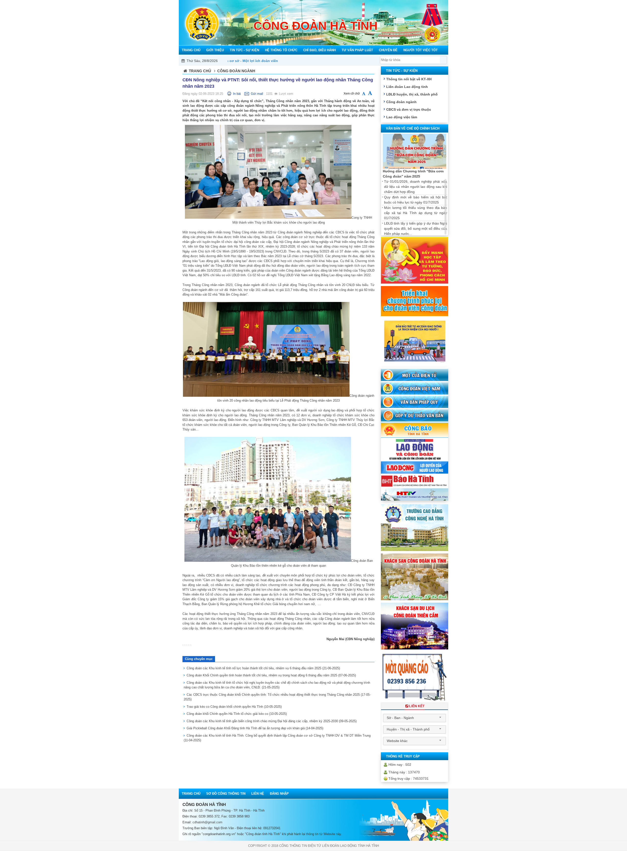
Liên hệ (257, 793)
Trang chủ (200, 71)
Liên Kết (417, 706)
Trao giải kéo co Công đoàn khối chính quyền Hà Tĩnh (234, 706)
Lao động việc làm (401, 117)
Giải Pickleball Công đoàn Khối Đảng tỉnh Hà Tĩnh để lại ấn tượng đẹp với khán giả (255, 728)
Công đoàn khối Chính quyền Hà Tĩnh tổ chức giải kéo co (237, 714)
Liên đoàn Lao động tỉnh (407, 87)
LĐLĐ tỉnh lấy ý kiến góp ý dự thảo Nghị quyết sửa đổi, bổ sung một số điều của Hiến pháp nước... (415, 228)
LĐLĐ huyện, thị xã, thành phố (412, 94)
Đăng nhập (279, 793)
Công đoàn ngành (401, 102)
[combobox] (414, 718)
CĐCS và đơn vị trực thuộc (408, 109)
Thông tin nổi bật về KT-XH (409, 79)
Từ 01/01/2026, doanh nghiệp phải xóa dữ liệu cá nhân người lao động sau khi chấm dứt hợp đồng (415, 187)
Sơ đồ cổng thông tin (225, 793)
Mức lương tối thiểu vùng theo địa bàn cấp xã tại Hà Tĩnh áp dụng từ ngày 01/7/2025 (415, 213)
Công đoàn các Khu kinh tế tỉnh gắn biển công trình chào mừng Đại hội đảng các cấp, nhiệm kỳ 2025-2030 (272, 721)
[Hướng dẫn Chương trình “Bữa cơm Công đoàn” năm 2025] (414, 151)
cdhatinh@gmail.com (207, 822)
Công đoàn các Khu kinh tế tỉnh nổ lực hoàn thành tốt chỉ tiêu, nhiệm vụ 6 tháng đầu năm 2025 (263, 668)
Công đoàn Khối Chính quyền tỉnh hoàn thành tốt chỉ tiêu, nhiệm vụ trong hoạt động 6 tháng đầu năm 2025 (271, 675)
